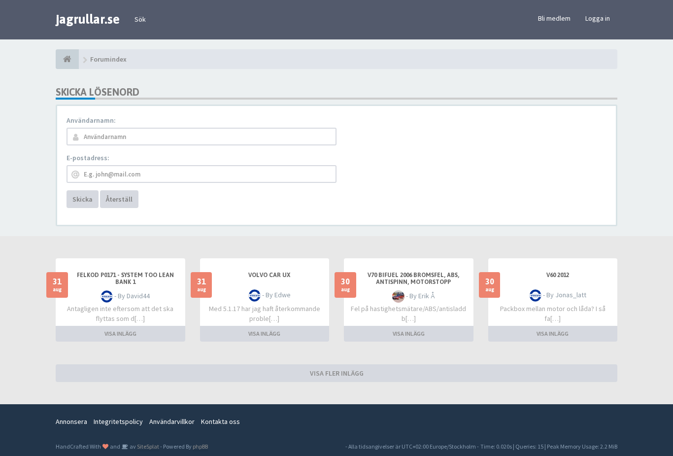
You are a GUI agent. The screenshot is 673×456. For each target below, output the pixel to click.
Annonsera (71, 421)
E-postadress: (88, 157)
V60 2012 (557, 275)
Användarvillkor (172, 421)
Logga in (597, 18)
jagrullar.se (88, 19)
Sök (140, 19)
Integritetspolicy (118, 421)
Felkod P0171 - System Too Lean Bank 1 (125, 278)
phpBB (200, 446)
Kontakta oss (220, 421)
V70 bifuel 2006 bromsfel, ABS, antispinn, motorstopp (413, 278)
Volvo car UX (269, 275)
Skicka (82, 199)
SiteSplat (147, 446)
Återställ (119, 199)
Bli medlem (554, 18)
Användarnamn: (91, 120)
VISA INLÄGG (120, 333)
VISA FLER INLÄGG (337, 373)
